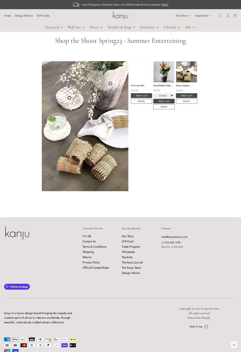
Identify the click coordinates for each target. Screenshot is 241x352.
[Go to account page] (227, 15)
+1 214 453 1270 (171, 242)
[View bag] (235, 15)
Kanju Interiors (210, 308)
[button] (220, 15)
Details (165, 4)
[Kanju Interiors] (120, 15)
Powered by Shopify (199, 318)
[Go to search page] (220, 15)
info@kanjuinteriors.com (174, 237)
